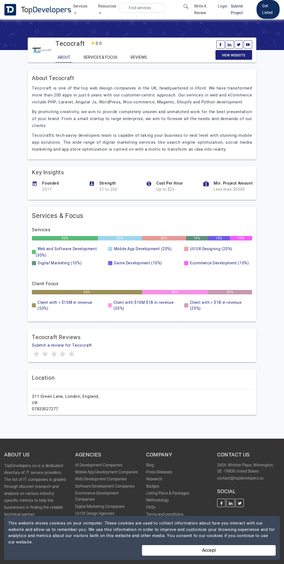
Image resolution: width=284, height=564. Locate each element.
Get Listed (267, 9)
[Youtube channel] (248, 44)
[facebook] (220, 44)
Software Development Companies (105, 486)
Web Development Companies (100, 479)
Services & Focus (100, 57)
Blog (150, 465)
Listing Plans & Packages (167, 493)
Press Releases (159, 472)
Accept (209, 550)
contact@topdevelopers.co (240, 478)
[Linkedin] (229, 44)
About (64, 57)
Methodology (157, 500)
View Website (233, 55)
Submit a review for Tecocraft (62, 345)
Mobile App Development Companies (106, 472)
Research (154, 479)
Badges (152, 486)
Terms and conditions (164, 514)
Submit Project (237, 9)
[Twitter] (239, 44)
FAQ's (150, 507)
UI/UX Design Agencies (94, 513)
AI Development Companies (98, 465)
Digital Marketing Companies (100, 507)
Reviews (139, 57)
